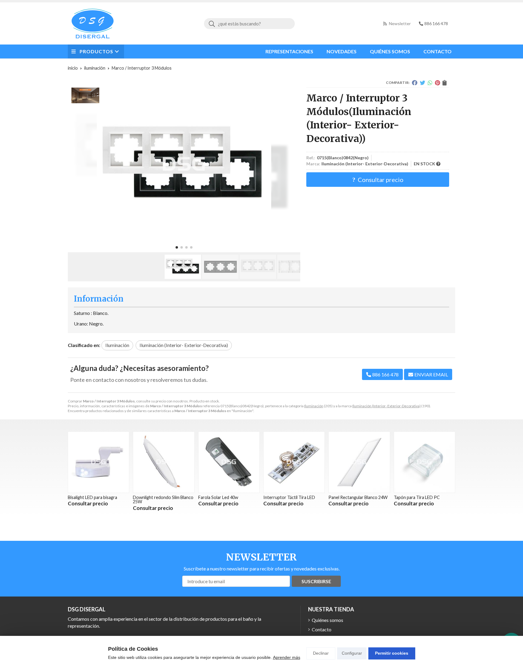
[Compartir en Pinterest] (437, 83)
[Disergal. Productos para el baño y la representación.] (92, 23)
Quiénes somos (327, 620)
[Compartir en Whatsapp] (430, 83)
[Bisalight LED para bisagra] (98, 462)
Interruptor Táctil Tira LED (289, 497)
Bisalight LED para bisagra (92, 497)
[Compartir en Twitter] (422, 83)
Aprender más (286, 657)
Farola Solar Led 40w (218, 497)
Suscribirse (316, 581)
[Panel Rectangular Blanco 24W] (359, 462)
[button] (177, 247)
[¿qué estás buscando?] (249, 23)
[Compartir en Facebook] (414, 83)
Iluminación (313, 406)
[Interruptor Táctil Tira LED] (294, 462)
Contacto (321, 629)
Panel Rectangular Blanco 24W (358, 497)
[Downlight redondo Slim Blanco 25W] (163, 462)
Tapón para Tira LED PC (417, 497)
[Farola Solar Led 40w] (229, 462)
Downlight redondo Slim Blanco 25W (163, 499)
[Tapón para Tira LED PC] (424, 462)
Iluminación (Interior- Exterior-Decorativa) (386, 406)
